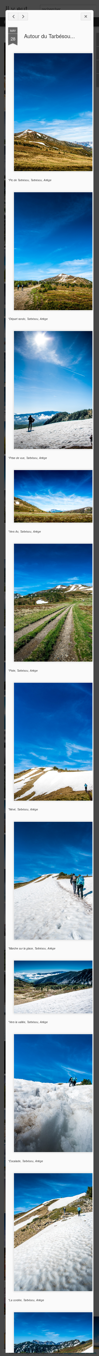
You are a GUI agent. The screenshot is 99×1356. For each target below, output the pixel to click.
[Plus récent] (13, 16)
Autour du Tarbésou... (49, 36)
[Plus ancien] (23, 16)
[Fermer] (86, 16)
